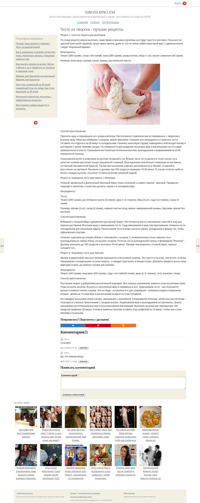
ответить (84, 348)
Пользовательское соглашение (89, 493)
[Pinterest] (98, 325)
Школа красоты (100, 12)
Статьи (95, 22)
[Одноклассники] (123, 325)
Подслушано (110, 22)
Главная (82, 22)
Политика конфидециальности (81, 497)
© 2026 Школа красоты (25, 493)
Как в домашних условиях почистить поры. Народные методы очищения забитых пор (35, 55)
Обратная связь (129, 493)
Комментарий (70, 375)
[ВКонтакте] (73, 325)
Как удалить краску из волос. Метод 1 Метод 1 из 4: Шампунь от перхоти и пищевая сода (35, 67)
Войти (178, 3)
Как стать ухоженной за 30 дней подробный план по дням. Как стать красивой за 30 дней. (35, 88)
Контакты (73, 493)
